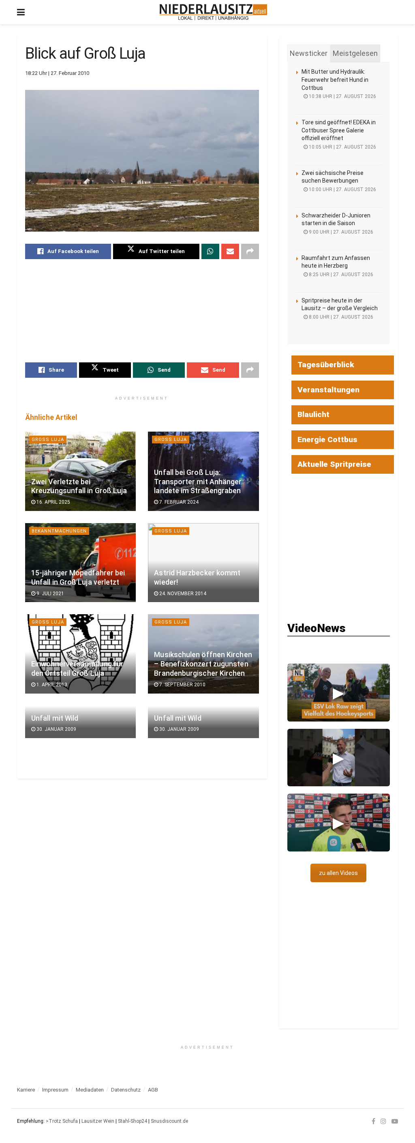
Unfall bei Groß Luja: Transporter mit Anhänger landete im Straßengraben (198, 481)
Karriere (26, 1090)
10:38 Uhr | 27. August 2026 (342, 96)
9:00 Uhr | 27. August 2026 (340, 232)
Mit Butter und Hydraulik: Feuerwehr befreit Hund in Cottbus (335, 79)
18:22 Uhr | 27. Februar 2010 (57, 73)
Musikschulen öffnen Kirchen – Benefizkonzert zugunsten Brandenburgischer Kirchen (203, 664)
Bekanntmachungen (59, 531)
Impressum (55, 1090)
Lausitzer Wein (97, 1121)
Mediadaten (90, 1090)
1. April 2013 (51, 685)
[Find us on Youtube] (394, 1121)
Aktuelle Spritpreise (334, 464)
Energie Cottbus (327, 439)
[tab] (308, 53)
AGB (153, 1090)
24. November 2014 (182, 593)
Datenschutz (126, 1090)
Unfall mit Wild (54, 718)
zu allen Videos (338, 873)
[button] (338, 692)
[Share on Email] (230, 251)
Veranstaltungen (328, 389)
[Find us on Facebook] (373, 1121)
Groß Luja (48, 439)
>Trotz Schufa (62, 1121)
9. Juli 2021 (49, 593)
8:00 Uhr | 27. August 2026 (340, 317)
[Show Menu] (21, 12)
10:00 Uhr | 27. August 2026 (342, 189)
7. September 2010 (181, 685)
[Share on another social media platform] (250, 251)
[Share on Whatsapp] (210, 251)
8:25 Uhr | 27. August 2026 (340, 274)
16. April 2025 (52, 502)
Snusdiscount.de (169, 1121)
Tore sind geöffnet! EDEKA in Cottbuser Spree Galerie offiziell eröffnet (339, 130)
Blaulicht (313, 414)
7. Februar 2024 (178, 502)
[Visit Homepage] (213, 12)
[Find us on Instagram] (383, 1121)
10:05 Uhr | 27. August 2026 (342, 147)
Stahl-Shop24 (132, 1121)
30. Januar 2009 (55, 729)
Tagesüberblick (325, 364)
